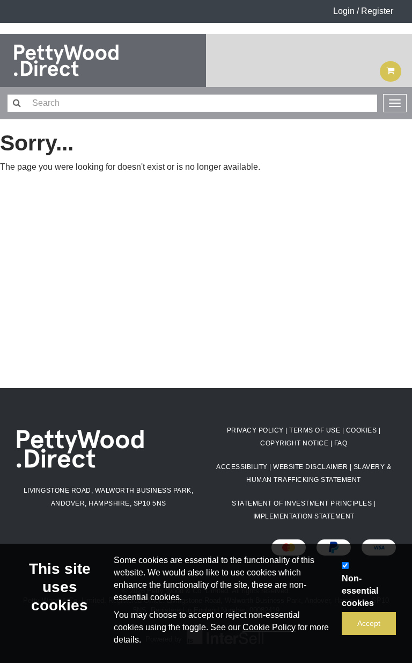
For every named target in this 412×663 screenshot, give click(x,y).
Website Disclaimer (310, 467)
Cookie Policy (269, 627)
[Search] (16, 103)
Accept (368, 623)
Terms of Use (314, 430)
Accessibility (242, 467)
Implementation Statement (304, 516)
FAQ (341, 443)
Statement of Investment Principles (302, 503)
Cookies (361, 430)
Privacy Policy (255, 430)
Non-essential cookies (360, 591)
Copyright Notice (294, 443)
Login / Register (363, 11)
